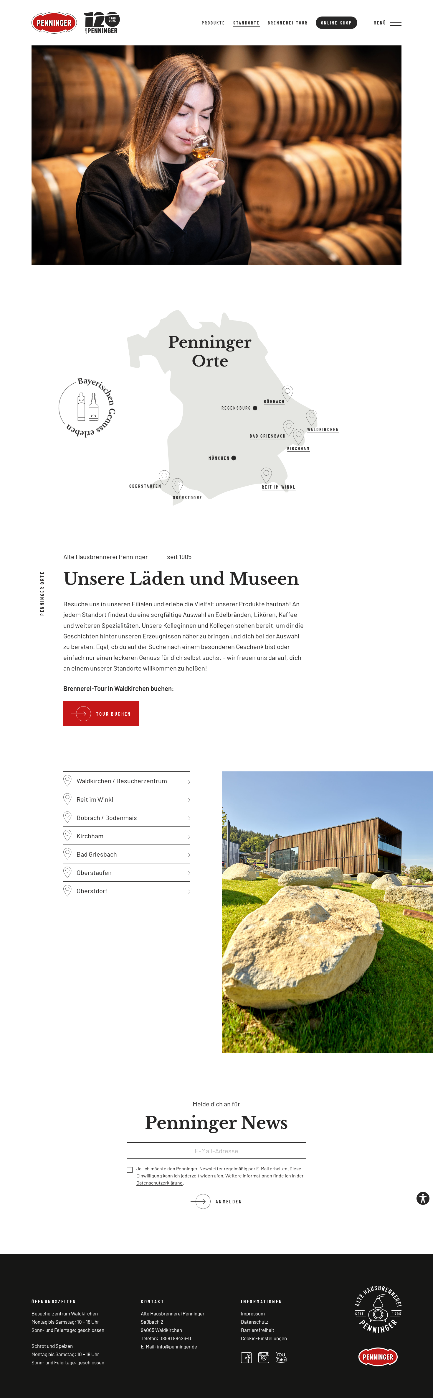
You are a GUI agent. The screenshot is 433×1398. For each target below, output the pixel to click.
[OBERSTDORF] (177, 494)
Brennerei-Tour (288, 22)
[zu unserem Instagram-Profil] (263, 1357)
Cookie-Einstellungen (264, 1338)
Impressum (253, 1313)
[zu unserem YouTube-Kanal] (281, 1357)
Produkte (213, 22)
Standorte (246, 22)
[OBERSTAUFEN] (164, 486)
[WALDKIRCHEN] (312, 426)
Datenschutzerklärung (159, 1182)
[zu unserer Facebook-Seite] (246, 1357)
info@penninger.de (177, 1346)
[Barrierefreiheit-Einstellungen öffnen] (423, 1198)
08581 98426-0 (175, 1338)
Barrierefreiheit (257, 1330)
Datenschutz (254, 1322)
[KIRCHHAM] (298, 445)
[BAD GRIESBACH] (288, 436)
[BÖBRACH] (287, 401)
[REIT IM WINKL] (266, 483)
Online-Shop (336, 22)
